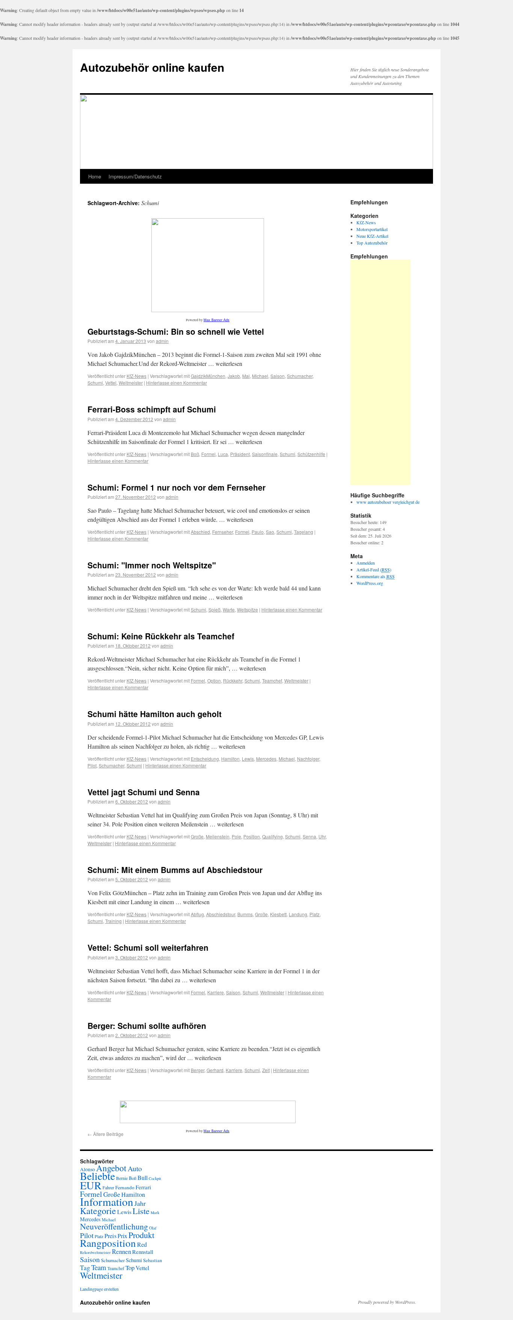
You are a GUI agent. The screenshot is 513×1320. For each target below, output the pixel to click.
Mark (155, 1212)
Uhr (322, 836)
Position (251, 836)
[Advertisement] (380, 372)
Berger (197, 1070)
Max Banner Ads (216, 320)
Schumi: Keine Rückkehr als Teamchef (161, 636)
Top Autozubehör (372, 243)
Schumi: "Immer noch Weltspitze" (152, 565)
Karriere (215, 992)
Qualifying (272, 836)
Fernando (124, 1187)
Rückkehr (232, 680)
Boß (195, 454)
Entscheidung (205, 758)
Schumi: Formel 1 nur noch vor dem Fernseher (177, 487)
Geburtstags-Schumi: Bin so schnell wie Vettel (176, 331)
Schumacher (299, 376)
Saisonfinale (265, 454)
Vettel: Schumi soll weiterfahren (148, 947)
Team (98, 1267)
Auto (135, 1168)
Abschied (200, 532)
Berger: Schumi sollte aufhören (147, 1025)
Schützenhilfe (311, 454)
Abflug (197, 914)
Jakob (234, 376)
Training (113, 921)
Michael (260, 376)
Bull (142, 1178)
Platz (314, 914)
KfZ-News (136, 376)
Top (129, 1267)
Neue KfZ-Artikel (372, 236)
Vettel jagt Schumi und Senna (144, 791)
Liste (141, 1210)
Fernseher (222, 532)
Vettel (110, 382)
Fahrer (108, 1187)
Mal (246, 376)
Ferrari (143, 1187)
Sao (270, 532)
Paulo (258, 532)
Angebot (111, 1168)
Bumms (245, 914)
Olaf (153, 1228)
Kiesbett (278, 914)
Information (106, 1201)
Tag (85, 1267)
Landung (298, 914)
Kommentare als (375, 576)
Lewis (248, 758)
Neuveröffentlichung (114, 1226)
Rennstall (142, 1251)
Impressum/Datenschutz (135, 176)
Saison (277, 376)
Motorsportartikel (372, 229)
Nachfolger (308, 758)
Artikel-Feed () (373, 569)
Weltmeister (131, 382)
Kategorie (98, 1211)
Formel (208, 454)
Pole (236, 836)
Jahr (140, 1203)
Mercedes (266, 758)
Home (94, 176)
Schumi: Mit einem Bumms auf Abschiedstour (175, 869)
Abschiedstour (220, 914)
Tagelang (303, 532)
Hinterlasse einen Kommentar (176, 382)
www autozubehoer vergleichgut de (387, 502)
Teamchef (272, 680)
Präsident (240, 454)
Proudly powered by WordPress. (387, 1302)
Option (214, 680)
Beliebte (97, 1176)
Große (197, 836)
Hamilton (230, 758)
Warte (229, 609)
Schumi (95, 382)
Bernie (122, 1178)
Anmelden (365, 563)
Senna (309, 836)
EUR (90, 1185)
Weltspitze (247, 609)
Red (142, 1244)
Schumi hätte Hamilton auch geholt (155, 713)
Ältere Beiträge (106, 1134)
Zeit (266, 1070)
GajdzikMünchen (208, 376)
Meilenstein (217, 836)
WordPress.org (369, 583)
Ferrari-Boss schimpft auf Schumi (152, 409)
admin (162, 341)
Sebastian (152, 1260)
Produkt (141, 1234)
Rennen (121, 1251)
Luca (223, 454)
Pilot (92, 765)
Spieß (214, 609)
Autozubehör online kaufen (152, 67)
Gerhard (215, 1070)
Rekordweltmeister (95, 1252)
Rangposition (108, 1243)
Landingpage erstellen (99, 1289)
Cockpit (155, 1178)
